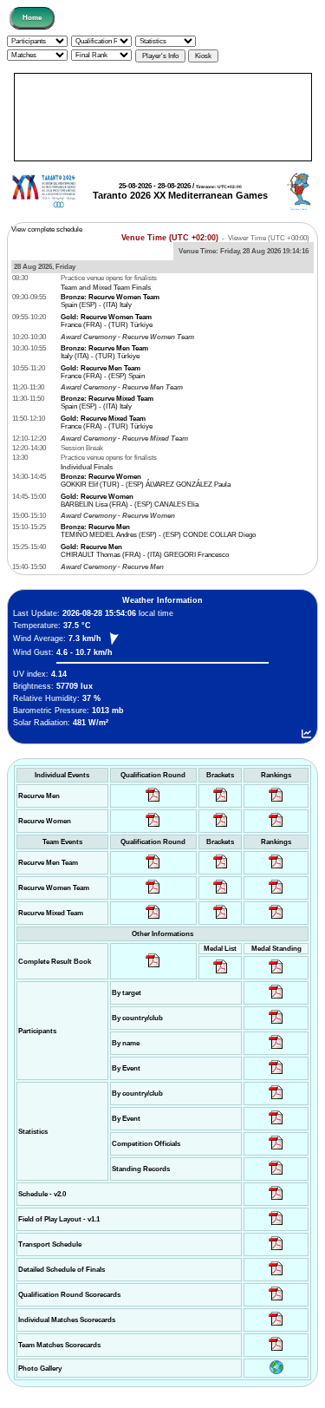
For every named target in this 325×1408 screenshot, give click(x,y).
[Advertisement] (163, 117)
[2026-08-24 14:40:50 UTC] (276, 1024)
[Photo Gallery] (276, 1372)
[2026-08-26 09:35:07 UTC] (153, 894)
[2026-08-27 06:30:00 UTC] (276, 1200)
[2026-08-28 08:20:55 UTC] (220, 894)
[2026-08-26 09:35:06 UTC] (153, 919)
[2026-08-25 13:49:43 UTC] (276, 1150)
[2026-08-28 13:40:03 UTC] (220, 802)
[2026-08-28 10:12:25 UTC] (220, 919)
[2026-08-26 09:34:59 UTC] (153, 827)
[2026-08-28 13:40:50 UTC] (153, 968)
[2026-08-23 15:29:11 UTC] (276, 1175)
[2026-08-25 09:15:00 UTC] (276, 1225)
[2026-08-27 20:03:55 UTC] (276, 1250)
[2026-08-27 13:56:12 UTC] (276, 1276)
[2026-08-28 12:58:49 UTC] (220, 827)
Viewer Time (268, 238)
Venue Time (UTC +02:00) (169, 237)
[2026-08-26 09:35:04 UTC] (153, 869)
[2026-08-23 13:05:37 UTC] (276, 999)
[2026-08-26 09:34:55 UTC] (153, 802)
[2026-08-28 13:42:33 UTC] (276, 1326)
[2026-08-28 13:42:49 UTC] (276, 1351)
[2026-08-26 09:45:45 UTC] (276, 1301)
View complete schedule (46, 229)
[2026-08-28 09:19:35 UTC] (220, 869)
